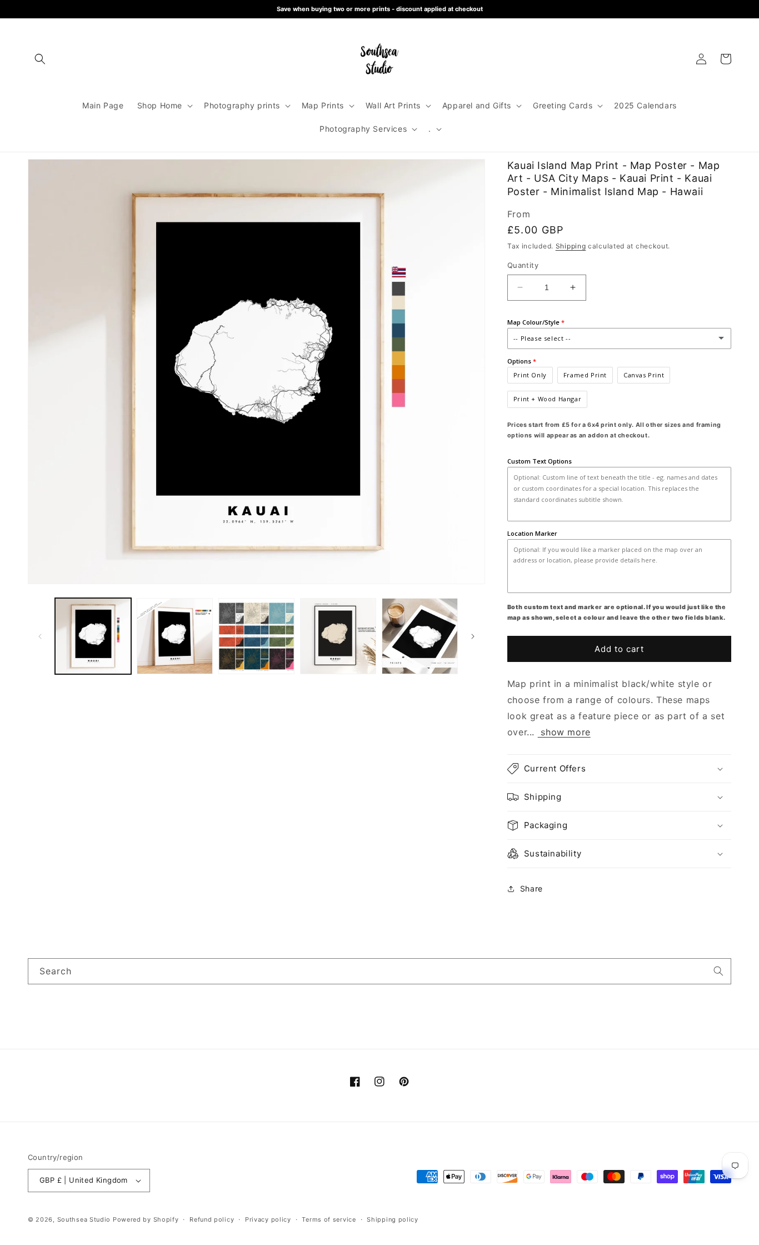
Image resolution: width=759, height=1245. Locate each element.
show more (564, 732)
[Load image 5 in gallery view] (420, 636)
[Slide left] (40, 636)
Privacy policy (268, 1219)
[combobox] (379, 971)
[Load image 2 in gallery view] (175, 636)
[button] (40, 59)
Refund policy (211, 1219)
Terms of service (329, 1219)
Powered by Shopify (146, 1219)
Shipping (571, 246)
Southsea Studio (84, 1219)
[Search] (718, 971)
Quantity (522, 265)
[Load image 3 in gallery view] (256, 636)
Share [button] (531, 888)
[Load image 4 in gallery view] (338, 636)
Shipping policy (392, 1219)
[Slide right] (473, 636)
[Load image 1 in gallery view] (93, 636)
